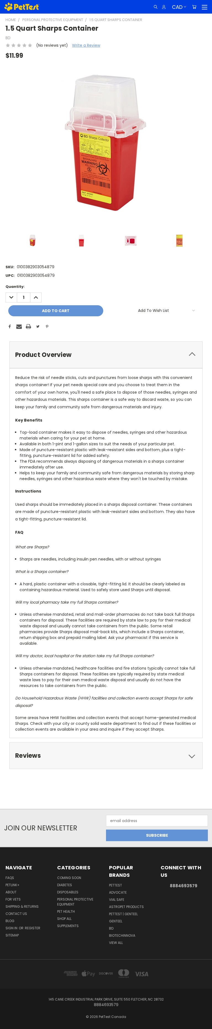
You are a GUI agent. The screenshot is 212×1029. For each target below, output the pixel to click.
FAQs (10, 877)
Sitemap (12, 935)
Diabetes (64, 885)
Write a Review (86, 45)
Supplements (68, 925)
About (11, 892)
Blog (10, 921)
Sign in (12, 928)
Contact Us (16, 913)
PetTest (115, 885)
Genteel (115, 921)
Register (32, 928)
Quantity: (15, 286)
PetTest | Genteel (123, 914)
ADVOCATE (118, 892)
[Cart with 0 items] (194, 7)
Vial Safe (116, 899)
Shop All (64, 918)
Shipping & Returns (22, 906)
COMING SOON (69, 877)
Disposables (67, 892)
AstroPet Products (126, 906)
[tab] (106, 354)
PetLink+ (13, 885)
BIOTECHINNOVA (122, 935)
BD (111, 928)
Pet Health (66, 911)
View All (116, 942)
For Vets (13, 899)
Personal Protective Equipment (75, 902)
